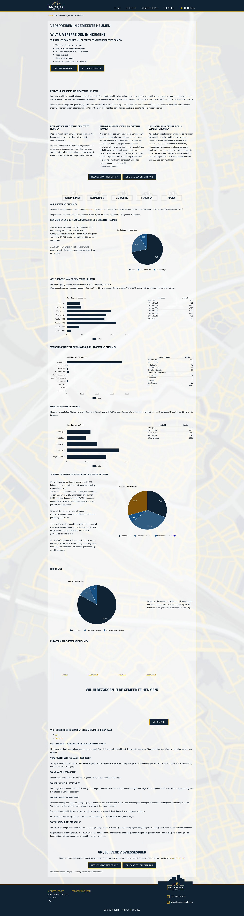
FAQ (49, 900)
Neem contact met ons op (104, 176)
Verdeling (122, 198)
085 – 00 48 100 (177, 858)
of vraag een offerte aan (139, 176)
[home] (56, 8)
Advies (172, 198)
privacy (125, 910)
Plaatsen (146, 198)
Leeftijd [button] (162, 425)
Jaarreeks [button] (162, 298)
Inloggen (189, 8)
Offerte (131, 8)
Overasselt (93, 674)
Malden (65, 674)
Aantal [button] (185, 298)
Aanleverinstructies (58, 894)
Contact (52, 897)
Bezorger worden (91, 68)
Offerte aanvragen (64, 68)
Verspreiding (149, 8)
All (56, 734)
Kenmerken (97, 198)
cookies (136, 910)
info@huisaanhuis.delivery (182, 901)
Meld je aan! (159, 721)
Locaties (168, 8)
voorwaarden (111, 910)
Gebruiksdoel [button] (164, 357)
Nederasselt (151, 674)
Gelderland (89, 209)
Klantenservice (56, 891)
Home (117, 8)
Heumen (122, 674)
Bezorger (59, 738)
